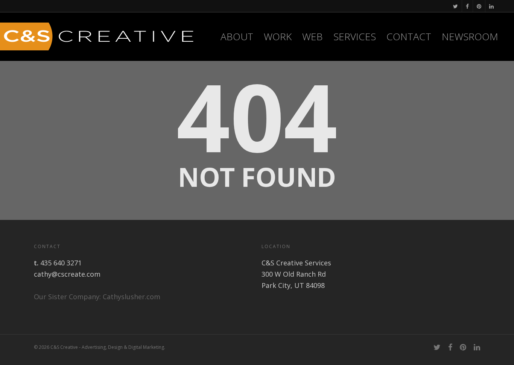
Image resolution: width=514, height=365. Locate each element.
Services (354, 36)
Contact (408, 36)
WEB (312, 36)
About (237, 36)
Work (278, 36)
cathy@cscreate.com (67, 274)
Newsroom (470, 36)
